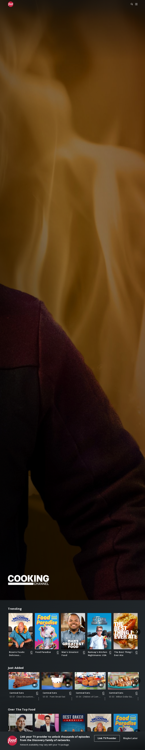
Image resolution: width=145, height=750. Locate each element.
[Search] (130, 4)
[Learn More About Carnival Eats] (39, 699)
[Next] (137, 631)
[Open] (136, 4)
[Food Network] (12, 4)
